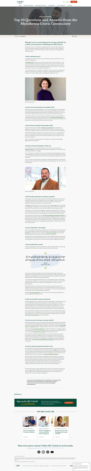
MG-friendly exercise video (39, 331)
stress (28, 205)
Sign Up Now (69, 402)
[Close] (89, 463)
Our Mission (67, 1)
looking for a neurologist (47, 127)
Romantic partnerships (51, 232)
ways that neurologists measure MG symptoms (53, 215)
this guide (27, 232)
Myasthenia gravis (29, 62)
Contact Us (42, 465)
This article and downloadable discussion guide (43, 339)
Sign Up (73, 1)
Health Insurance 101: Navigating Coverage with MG (61, 432)
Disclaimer (47, 465)
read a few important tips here (51, 354)
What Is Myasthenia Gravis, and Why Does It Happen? (45, 432)
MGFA (55, 350)
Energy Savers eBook (38, 329)
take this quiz (33, 326)
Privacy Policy (36, 465)
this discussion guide (34, 292)
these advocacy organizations (32, 315)
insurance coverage (29, 149)
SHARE (75, 36)
